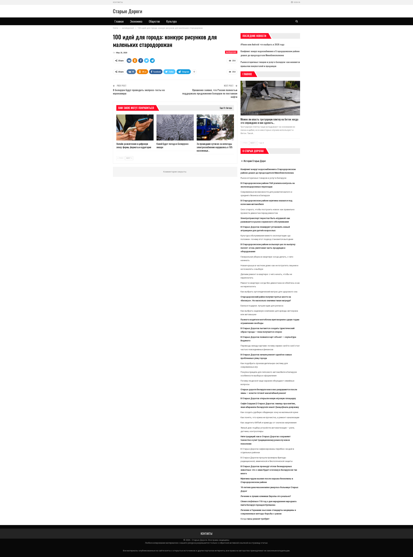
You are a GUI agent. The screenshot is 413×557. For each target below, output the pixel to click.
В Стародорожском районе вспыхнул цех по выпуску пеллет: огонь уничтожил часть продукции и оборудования (268, 248)
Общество (154, 21)
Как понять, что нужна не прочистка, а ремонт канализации (270, 417)
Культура (171, 21)
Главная (119, 21)
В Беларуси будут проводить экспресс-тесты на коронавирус (139, 91)
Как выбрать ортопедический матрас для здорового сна (269, 291)
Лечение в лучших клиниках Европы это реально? (266, 496)
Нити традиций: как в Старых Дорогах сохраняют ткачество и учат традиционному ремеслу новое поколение (266, 440)
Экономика (136, 21)
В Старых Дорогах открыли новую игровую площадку (268, 398)
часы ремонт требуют (258, 519)
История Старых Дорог (255, 161)
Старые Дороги (127, 11)
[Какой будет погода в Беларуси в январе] (175, 127)
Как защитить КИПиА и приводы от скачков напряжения (269, 422)
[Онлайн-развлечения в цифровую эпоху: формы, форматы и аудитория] (135, 127)
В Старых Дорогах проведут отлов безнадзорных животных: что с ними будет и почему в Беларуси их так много (269, 470)
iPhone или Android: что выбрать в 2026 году (262, 44)
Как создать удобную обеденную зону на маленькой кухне (269, 412)
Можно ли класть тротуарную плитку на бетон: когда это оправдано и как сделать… (269, 121)
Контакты (118, 2)
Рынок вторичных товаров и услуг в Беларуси (263, 178)
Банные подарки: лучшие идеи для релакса (262, 305)
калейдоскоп (231, 52)
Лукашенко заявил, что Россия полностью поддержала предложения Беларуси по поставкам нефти (209, 93)
